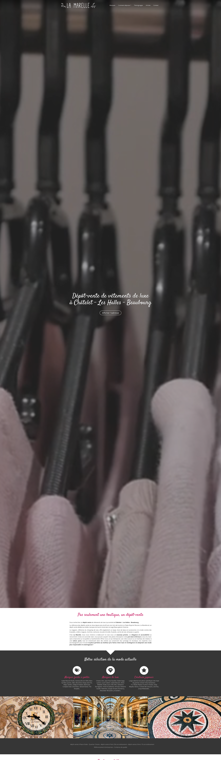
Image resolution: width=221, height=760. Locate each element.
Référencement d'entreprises (103, 747)
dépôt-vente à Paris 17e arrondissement (141, 744)
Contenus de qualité (120, 747)
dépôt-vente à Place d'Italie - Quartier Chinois (85, 744)
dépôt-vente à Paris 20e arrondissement (114, 744)
